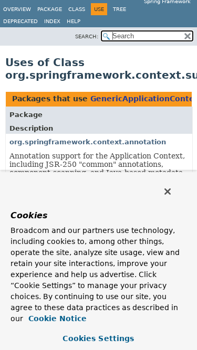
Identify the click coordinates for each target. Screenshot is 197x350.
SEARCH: (86, 36)
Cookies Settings (98, 338)
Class (76, 9)
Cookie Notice (56, 318)
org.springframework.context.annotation (87, 142)
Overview (17, 9)
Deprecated (20, 21)
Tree (119, 9)
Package (49, 9)
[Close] (167, 191)
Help (73, 21)
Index (52, 21)
